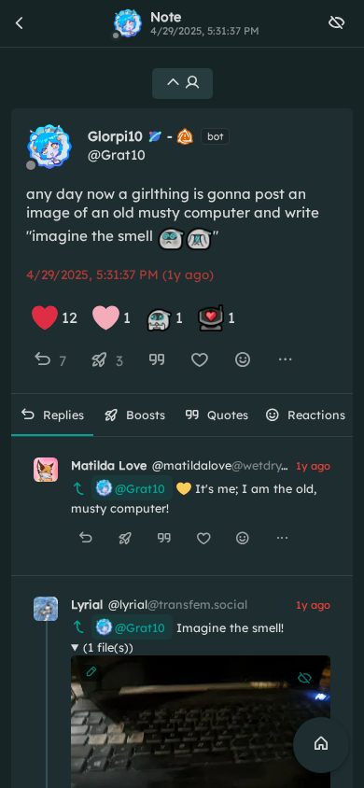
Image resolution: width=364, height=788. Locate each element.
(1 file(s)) (108, 647)
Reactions (316, 414)
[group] (182, 361)
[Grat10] (49, 146)
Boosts (145, 414)
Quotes (227, 414)
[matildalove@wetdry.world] (46, 469)
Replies (63, 414)
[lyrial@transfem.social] (46, 609)
